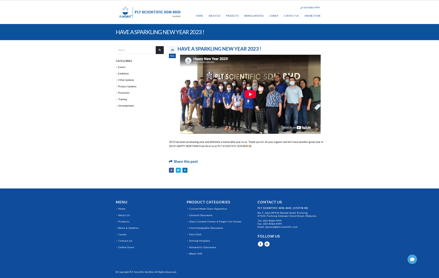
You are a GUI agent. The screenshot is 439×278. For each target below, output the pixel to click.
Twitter (178, 170)
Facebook (171, 170)
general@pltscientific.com (281, 226)
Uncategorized (126, 105)
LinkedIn (184, 170)
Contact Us (291, 15)
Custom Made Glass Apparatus (208, 208)
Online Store (312, 15)
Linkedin (267, 244)
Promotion (123, 92)
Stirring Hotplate (199, 240)
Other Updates (126, 79)
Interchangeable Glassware (206, 227)
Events (122, 67)
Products (232, 15)
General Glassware (200, 215)
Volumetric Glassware (202, 247)
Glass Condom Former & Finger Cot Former (215, 221)
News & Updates (254, 15)
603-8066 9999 (272, 220)
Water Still (195, 253)
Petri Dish (195, 234)
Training (122, 99)
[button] (412, 259)
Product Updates (127, 86)
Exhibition (123, 73)
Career (273, 15)
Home (199, 15)
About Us (214, 15)
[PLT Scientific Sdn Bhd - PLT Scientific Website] (150, 12)
